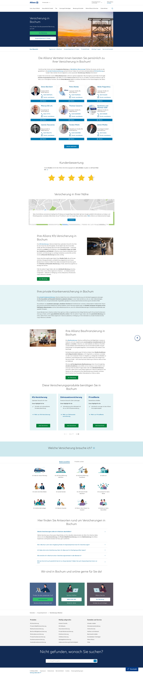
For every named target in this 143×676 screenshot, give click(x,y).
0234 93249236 (76, 95)
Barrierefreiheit (60, 671)
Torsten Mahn (74, 125)
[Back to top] (137, 338)
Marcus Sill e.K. (47, 106)
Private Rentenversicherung (66, 631)
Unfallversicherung (63, 637)
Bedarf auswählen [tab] (64, 461)
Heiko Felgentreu (103, 87)
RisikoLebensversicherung (37, 634)
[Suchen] (95, 661)
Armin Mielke (102, 125)
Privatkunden (45, 2)
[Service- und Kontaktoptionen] (132, 669)
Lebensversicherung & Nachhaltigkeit (68, 642)
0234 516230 (103, 95)
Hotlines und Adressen (93, 631)
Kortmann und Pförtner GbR (102, 106)
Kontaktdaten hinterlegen (94, 637)
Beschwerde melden (92, 634)
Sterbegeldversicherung (65, 639)
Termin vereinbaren (48, 97)
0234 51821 (103, 133)
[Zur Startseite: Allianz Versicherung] (34, 2)
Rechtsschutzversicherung (36, 629)
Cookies (67, 671)
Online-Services (91, 629)
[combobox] (69, 661)
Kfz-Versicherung (98, 71)
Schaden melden (91, 623)
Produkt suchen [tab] (79, 461)
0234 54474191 (47, 95)
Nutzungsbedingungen (77, 671)
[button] (47, 170)
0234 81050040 (76, 114)
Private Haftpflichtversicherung (38, 626)
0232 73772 (46, 114)
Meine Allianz (90, 639)
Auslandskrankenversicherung (38, 642)
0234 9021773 (47, 133)
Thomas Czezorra (75, 106)
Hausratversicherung (64, 629)
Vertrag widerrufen (35, 672)
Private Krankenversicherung (37, 637)
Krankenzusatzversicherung (37, 639)
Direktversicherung (64, 634)
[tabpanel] (71, 488)
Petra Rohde (74, 87)
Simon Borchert (47, 87)
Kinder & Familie (63, 623)
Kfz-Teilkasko (62, 626)
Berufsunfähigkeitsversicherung (38, 631)
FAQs (88, 642)
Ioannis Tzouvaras (48, 125)
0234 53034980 (76, 133)
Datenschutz (51, 671)
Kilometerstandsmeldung (93, 626)
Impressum (43, 671)
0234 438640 (103, 114)
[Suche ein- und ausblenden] (112, 8)
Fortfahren (71, 219)
